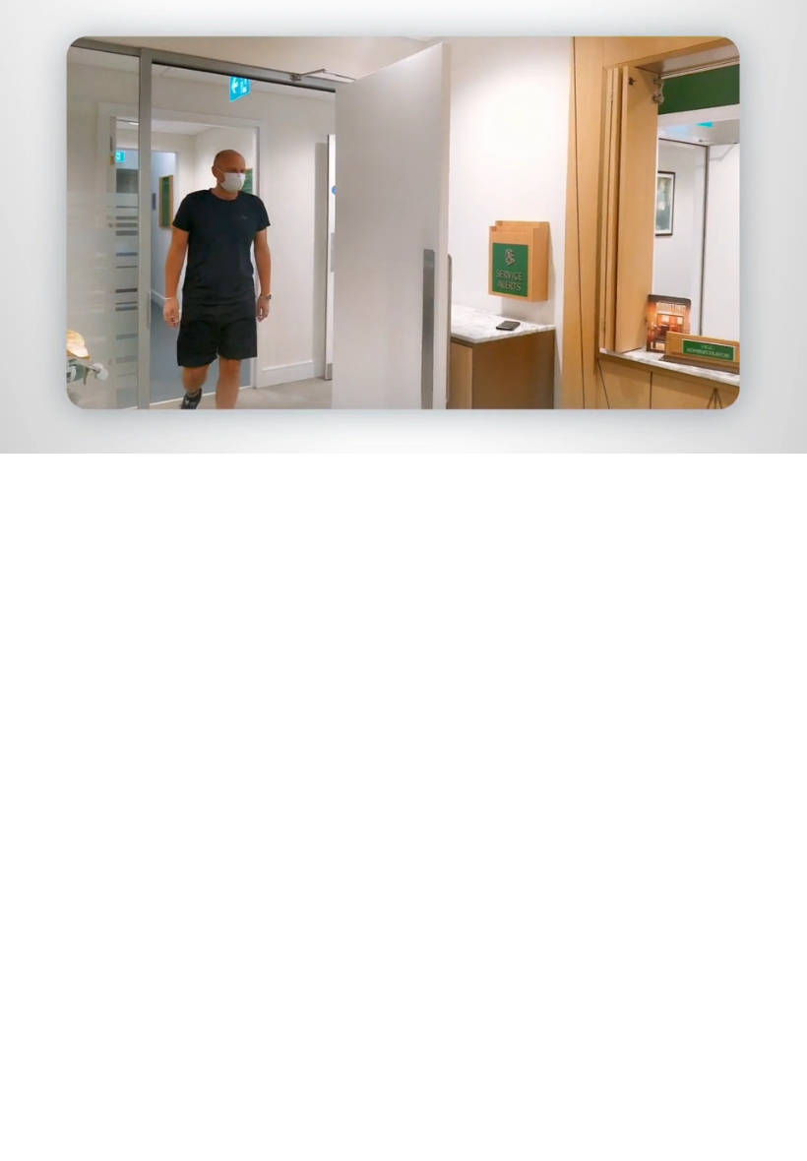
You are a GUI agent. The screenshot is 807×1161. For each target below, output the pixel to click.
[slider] (417, 434)
